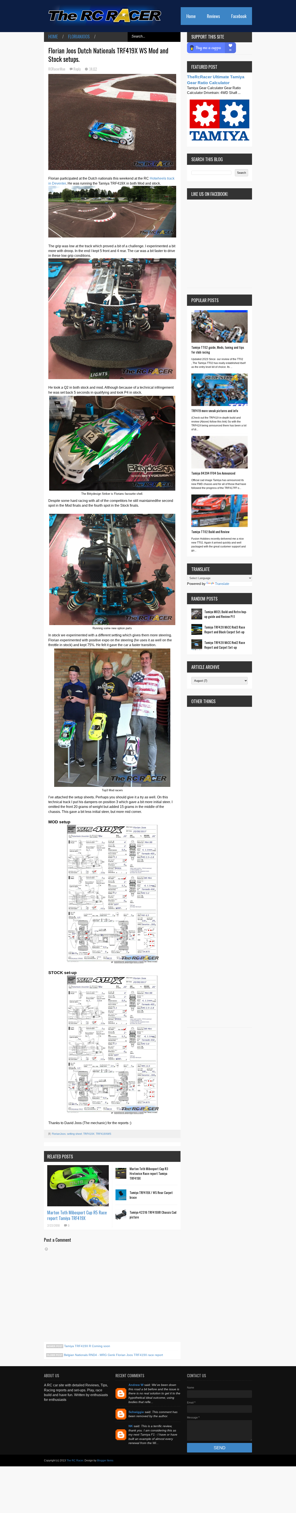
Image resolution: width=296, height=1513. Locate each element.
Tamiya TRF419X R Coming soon (86, 1346)
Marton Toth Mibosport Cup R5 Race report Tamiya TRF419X (77, 1215)
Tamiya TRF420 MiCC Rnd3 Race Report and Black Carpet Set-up (224, 629)
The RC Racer (75, 1460)
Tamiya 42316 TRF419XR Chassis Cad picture (153, 1214)
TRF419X (88, 1133)
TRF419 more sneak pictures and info (214, 410)
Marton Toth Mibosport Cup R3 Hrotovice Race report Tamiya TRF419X (149, 1173)
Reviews (213, 16)
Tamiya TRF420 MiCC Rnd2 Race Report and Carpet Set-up (224, 645)
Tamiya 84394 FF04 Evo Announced (213, 473)
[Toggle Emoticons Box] (46, 1249)
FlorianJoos (79, 36)
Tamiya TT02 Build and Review (210, 531)
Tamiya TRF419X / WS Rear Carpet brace (151, 1195)
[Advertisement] (219, 867)
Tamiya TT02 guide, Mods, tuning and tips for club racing (217, 349)
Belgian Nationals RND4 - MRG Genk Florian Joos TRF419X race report (113, 1355)
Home (191, 16)
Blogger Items (105, 1460)
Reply (77, 69)
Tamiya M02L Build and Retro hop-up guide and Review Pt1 (225, 614)
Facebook (238, 16)
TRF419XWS (103, 1133)
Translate (222, 584)
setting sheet (74, 1133)
